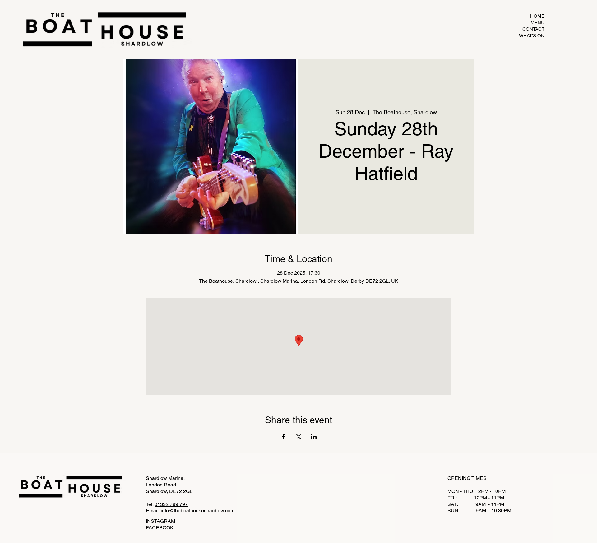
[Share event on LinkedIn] (314, 436)
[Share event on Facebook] (283, 436)
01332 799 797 (171, 504)
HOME (537, 16)
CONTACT (533, 29)
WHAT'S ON (531, 35)
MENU (537, 22)
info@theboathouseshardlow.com (197, 510)
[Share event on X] (299, 436)
